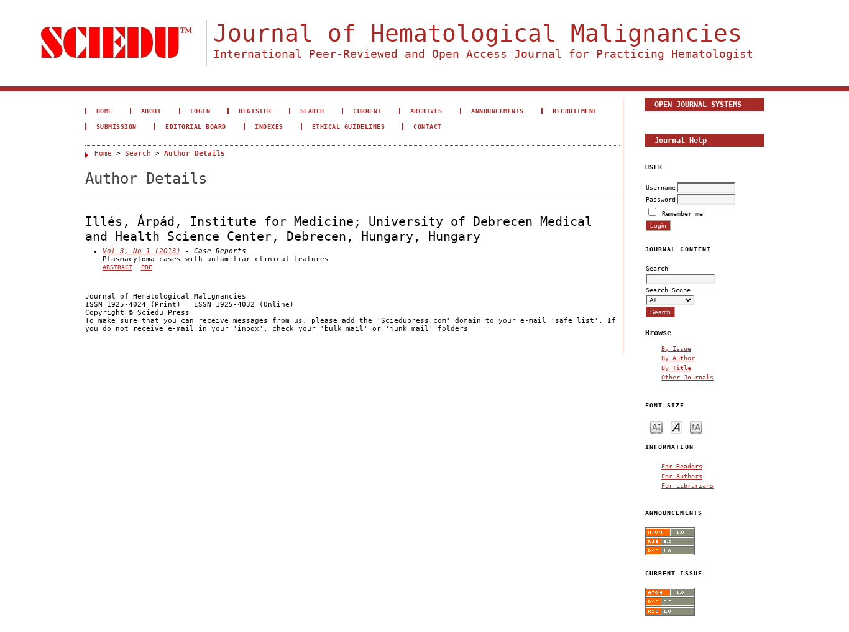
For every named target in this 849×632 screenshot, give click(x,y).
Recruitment (575, 110)
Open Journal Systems (697, 104)
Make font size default (676, 426)
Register (255, 110)
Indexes (269, 126)
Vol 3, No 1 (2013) (142, 251)
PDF (146, 267)
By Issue (676, 348)
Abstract (117, 267)
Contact (427, 126)
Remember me (682, 213)
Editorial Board (195, 126)
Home (104, 110)
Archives (426, 110)
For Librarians (687, 485)
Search (312, 110)
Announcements (497, 110)
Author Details (194, 153)
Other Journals (687, 377)
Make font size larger (696, 426)
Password (661, 199)
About (151, 110)
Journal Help (680, 140)
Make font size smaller (656, 426)
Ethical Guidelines (348, 126)
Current (367, 110)
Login (200, 110)
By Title (676, 367)
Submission (116, 126)
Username (661, 187)
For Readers (681, 466)
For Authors (681, 476)
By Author (678, 357)
